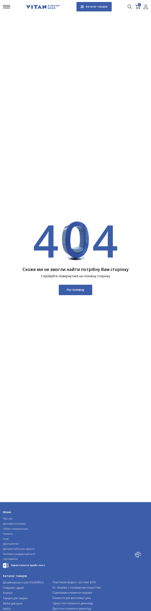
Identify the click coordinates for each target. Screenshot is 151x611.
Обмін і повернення (15, 528)
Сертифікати (10, 559)
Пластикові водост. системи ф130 (74, 582)
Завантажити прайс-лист (28, 565)
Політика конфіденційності (19, 554)
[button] (138, 555)
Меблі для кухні (12, 603)
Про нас (8, 518)
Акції (5, 539)
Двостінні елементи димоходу (71, 608)
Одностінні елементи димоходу (72, 603)
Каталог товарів (96, 6)
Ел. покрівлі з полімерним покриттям (76, 587)
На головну (75, 289)
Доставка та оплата (14, 523)
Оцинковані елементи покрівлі (72, 592)
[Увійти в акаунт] (146, 7)
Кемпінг (8, 593)
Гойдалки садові (13, 588)
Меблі (7, 609)
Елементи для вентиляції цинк (71, 598)
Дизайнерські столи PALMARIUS (23, 582)
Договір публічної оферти (18, 549)
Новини (8, 533)
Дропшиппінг (11, 543)
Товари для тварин (15, 598)
